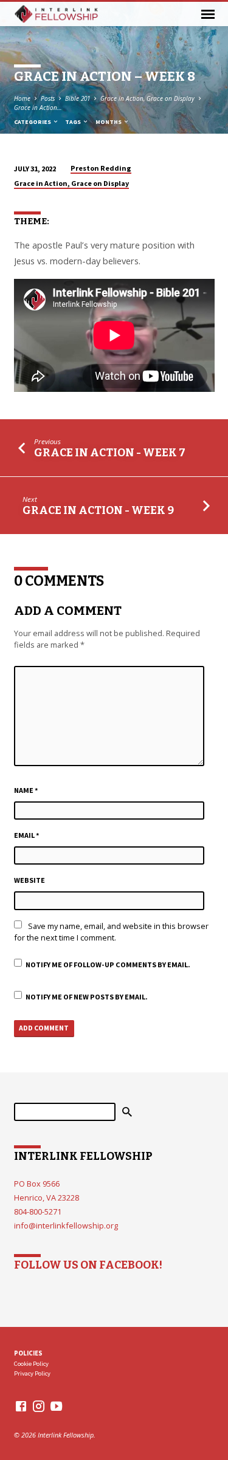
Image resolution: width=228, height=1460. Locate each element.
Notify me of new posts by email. (87, 996)
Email (27, 835)
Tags (73, 122)
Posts (48, 98)
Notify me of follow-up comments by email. (108, 964)
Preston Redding (101, 168)
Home (22, 98)
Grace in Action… (38, 107)
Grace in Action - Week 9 (98, 510)
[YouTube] (56, 1406)
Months (109, 122)
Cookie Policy (31, 1364)
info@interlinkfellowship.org (66, 1225)
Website (29, 880)
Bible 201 (77, 98)
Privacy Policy (32, 1373)
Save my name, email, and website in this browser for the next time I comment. (111, 931)
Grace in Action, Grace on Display (147, 98)
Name (26, 790)
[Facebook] (21, 1406)
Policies (28, 1353)
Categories (33, 122)
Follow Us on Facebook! (88, 1265)
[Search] (127, 1112)
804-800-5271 (37, 1211)
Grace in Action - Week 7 (109, 452)
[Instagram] (39, 1406)
